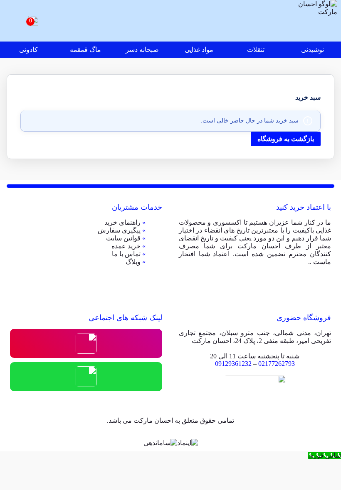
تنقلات (255, 49)
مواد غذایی (199, 49)
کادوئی (28, 49)
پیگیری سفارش (119, 230)
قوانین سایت (123, 238)
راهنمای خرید (122, 222)
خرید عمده (126, 246)
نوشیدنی (312, 49)
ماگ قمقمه (85, 49)
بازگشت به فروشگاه (285, 138)
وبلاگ (133, 261)
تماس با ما (126, 253)
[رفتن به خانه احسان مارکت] (316, 21)
